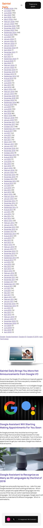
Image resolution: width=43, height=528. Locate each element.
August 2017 (8, 131)
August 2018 (8, 105)
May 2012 (7, 266)
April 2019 (7, 87)
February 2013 (9, 247)
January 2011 (8, 301)
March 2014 (8, 220)
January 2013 (9, 249)
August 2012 (8, 260)
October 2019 (9, 74)
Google (2, 337)
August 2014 (8, 210)
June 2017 (7, 135)
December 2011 (9, 277)
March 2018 (8, 116)
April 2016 (7, 166)
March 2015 (8, 194)
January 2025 (9, 39)
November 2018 (9, 98)
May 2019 (7, 85)
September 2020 (10, 59)
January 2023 (9, 46)
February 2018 (9, 118)
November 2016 (9, 150)
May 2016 (7, 164)
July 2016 (7, 159)
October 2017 (9, 126)
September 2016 (10, 155)
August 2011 (8, 286)
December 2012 (9, 251)
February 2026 (9, 21)
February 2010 (9, 317)
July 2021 (7, 54)
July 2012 (7, 262)
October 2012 (9, 255)
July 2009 (7, 325)
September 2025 (10, 32)
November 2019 (9, 72)
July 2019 (7, 81)
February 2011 (9, 299)
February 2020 (9, 65)
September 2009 (10, 323)
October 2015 (9, 179)
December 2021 (9, 52)
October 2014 (9, 205)
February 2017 (9, 144)
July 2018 (7, 107)
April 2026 (7, 17)
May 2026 (7, 15)
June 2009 (8, 328)
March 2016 (8, 168)
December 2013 (9, 227)
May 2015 (7, 190)
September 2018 (10, 102)
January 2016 (9, 172)
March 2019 (8, 89)
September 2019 (10, 76)
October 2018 (9, 100)
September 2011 (10, 284)
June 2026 (8, 13)
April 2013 (7, 242)
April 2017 (7, 140)
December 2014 (9, 201)
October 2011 (8, 282)
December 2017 (9, 122)
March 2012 (8, 271)
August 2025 (8, 35)
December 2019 (9, 70)
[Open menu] (21, 5)
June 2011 (7, 290)
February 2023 (9, 43)
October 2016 (9, 153)
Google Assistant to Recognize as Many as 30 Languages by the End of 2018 (21, 478)
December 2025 (10, 26)
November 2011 (9, 280)
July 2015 (7, 185)
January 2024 (9, 41)
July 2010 (7, 308)
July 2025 (7, 37)
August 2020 (8, 61)
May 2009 (7, 330)
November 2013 (9, 229)
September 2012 (10, 258)
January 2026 (9, 24)
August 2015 (8, 183)
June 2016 (7, 161)
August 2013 (8, 236)
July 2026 (7, 11)
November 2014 (9, 203)
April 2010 (7, 315)
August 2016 (8, 157)
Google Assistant (12, 337)
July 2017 (7, 133)
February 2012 (9, 273)
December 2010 (9, 304)
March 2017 (8, 142)
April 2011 (7, 295)
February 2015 (9, 196)
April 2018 (7, 113)
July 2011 (7, 288)
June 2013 (7, 238)
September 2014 (10, 207)
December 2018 (9, 96)
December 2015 (9, 175)
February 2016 (9, 170)
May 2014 (7, 216)
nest (40, 337)
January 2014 (9, 225)
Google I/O (22, 337)
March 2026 (8, 19)
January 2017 (9, 146)
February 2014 (9, 223)
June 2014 (7, 214)
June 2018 (7, 109)
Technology (4, 339)
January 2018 (9, 120)
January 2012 (9, 275)
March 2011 (8, 297)
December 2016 (9, 148)
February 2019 (9, 91)
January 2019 (9, 94)
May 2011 (7, 293)
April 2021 (7, 56)
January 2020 (9, 67)
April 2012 (7, 269)
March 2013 (8, 245)
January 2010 (9, 319)
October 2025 (9, 30)
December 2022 (10, 48)
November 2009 (10, 321)
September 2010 (10, 306)
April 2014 (7, 218)
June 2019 (7, 83)
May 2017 (7, 137)
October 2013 (9, 231)
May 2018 (7, 111)
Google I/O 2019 (32, 337)
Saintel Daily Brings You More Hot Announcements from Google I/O (19, 372)
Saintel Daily (6, 5)
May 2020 (7, 63)
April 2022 (7, 50)
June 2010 (7, 310)
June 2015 (7, 188)
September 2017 (10, 129)
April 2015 (7, 192)
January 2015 (9, 199)
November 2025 (10, 28)
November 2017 (9, 124)
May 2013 (7, 240)
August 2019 (8, 78)
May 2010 (7, 312)
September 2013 (10, 234)
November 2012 (9, 253)
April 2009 (8, 332)
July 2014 (7, 212)
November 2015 (9, 177)
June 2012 (7, 264)
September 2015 (10, 181)
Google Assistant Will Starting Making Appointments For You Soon (20, 426)
